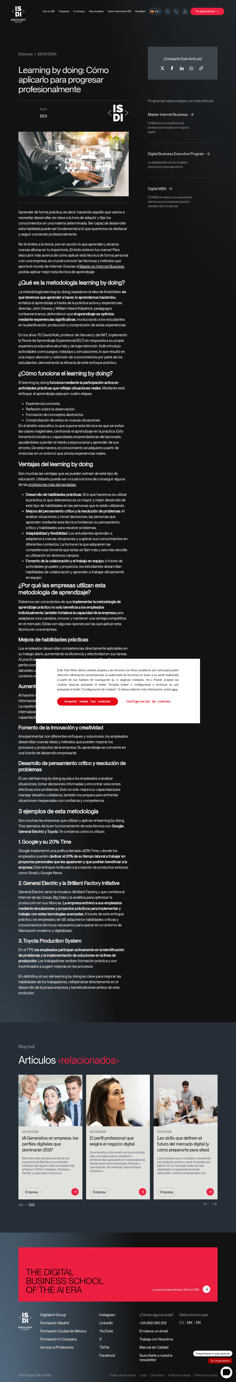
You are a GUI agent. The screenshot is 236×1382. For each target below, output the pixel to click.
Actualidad (140, 11)
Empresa (25, 54)
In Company (79, 11)
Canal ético (157, 1375)
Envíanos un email (153, 1331)
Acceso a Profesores (57, 1347)
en (198, 1322)
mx (189, 1322)
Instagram (107, 1315)
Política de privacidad (123, 1375)
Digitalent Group (53, 1315)
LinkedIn (106, 1323)
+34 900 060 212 (152, 1323)
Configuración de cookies (148, 701)
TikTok (104, 1347)
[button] (206, 1203)
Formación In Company (58, 1339)
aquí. (175, 689)
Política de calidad (179, 1375)
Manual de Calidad (153, 1347)
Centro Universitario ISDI (119, 11)
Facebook (107, 1355)
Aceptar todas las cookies (88, 701)
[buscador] (167, 11)
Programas (64, 11)
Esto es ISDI (49, 11)
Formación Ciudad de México (63, 1331)
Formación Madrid (54, 1323)
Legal (143, 1375)
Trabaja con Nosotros (156, 1339)
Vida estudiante (96, 11)
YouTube (106, 1331)
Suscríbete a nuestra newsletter (155, 1357)
